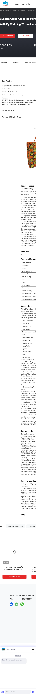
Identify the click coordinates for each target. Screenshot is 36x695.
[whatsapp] (16, 604)
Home (2, 10)
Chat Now (25, 36)
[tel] (27, 604)
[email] (11, 604)
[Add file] (2, 692)
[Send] (33, 692)
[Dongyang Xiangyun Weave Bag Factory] (5, 3)
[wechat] (22, 604)
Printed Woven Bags (19, 10)
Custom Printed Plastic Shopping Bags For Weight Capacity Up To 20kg (24, 569)
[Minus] (33, 649)
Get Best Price (8, 36)
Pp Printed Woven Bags (15, 526)
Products (8, 10)
